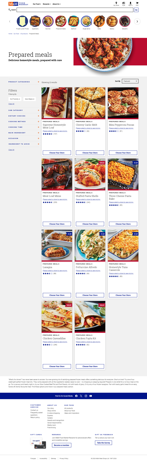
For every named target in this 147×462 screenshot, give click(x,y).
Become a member (61, 445)
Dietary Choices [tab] (17, 116)
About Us (56, 4)
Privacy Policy (64, 458)
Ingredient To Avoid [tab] (19, 144)
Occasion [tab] (13, 138)
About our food (69, 411)
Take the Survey (103, 443)
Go (136, 10)
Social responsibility (54, 423)
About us (52, 405)
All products (24, 34)
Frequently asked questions (36, 413)
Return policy (35, 417)
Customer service (35, 406)
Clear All (11, 104)
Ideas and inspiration (71, 413)
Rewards (46, 4)
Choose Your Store (56, 153)
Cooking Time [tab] (15, 127)
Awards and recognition (55, 420)
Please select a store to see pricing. (55, 131)
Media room (51, 425)
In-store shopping (53, 413)
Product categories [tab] (19, 82)
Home (10, 34)
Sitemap (53, 458)
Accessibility (43, 458)
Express (50, 415)
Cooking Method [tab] (17, 121)
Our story (50, 408)
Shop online (51, 411)
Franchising (51, 427)
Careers (50, 418)
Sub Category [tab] (15, 110)
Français (33, 458)
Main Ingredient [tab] (17, 133)
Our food (16, 34)
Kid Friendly (14, 99)
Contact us (34, 410)
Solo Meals (29, 99)
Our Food (36, 4)
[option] (22, 22)
